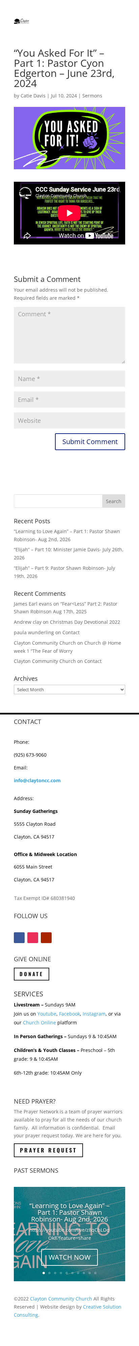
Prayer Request (48, 1150)
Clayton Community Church (61, 1298)
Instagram (94, 1014)
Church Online (39, 1022)
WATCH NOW (69, 1257)
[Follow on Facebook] (19, 937)
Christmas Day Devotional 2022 (85, 622)
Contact (71, 632)
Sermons (92, 95)
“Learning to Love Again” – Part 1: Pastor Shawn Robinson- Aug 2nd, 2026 (69, 1212)
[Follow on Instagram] (32, 937)
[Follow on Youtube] (46, 937)
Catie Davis (33, 95)
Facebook (69, 1014)
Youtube (46, 1014)
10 (95, 1273)
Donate (32, 973)
